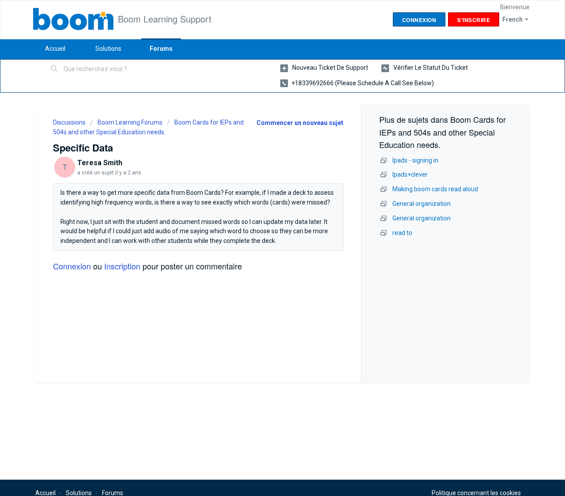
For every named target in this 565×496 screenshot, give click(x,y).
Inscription (122, 266)
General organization (421, 203)
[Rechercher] (54, 69)
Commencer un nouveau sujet (299, 122)
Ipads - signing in (415, 160)
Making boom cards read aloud (435, 189)
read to (402, 232)
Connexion (72, 266)
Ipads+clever (410, 174)
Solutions (108, 48)
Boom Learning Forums (130, 122)
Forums (161, 48)
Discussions (69, 122)
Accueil (55, 48)
